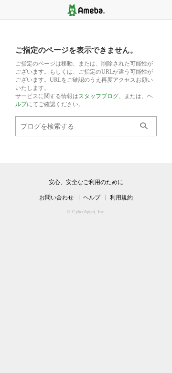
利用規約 (121, 197)
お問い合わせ (56, 197)
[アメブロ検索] (143, 126)
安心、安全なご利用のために (86, 182)
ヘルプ (91, 197)
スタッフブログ (98, 96)
